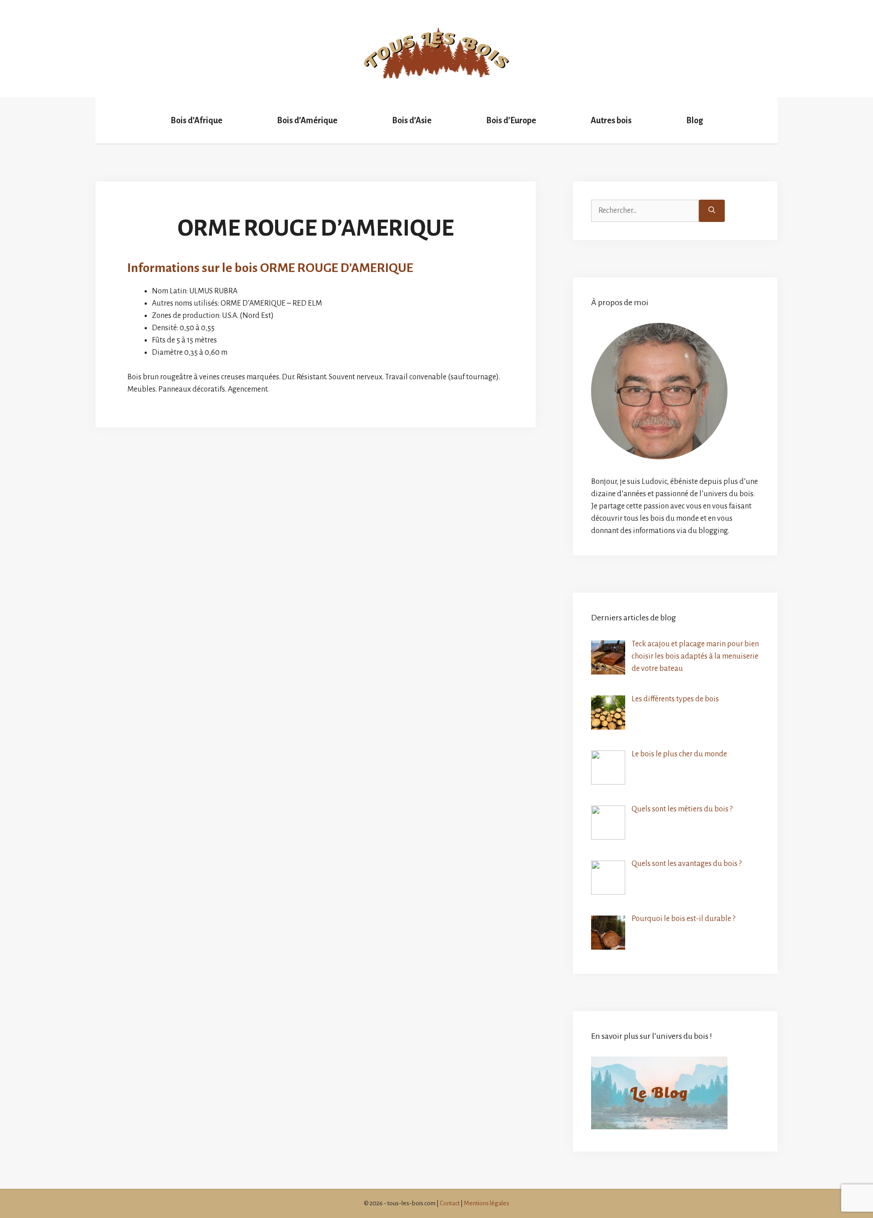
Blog (694, 120)
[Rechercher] (712, 211)
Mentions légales (486, 1203)
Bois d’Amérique (307, 120)
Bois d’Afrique (196, 120)
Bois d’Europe (511, 120)
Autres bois (611, 120)
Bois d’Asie (411, 120)
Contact (450, 1203)
